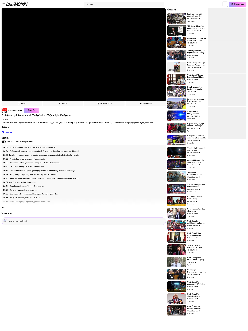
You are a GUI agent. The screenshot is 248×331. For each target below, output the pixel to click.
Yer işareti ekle (106, 103)
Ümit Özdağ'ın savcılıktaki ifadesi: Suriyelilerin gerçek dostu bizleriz (195, 283)
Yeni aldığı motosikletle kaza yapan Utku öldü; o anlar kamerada (195, 173)
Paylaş (64, 103)
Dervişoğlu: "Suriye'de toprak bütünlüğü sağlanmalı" (196, 39)
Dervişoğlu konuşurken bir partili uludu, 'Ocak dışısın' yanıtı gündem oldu (196, 271)
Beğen (23, 103)
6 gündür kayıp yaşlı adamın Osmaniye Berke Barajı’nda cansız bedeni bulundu (196, 125)
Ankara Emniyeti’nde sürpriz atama (196, 186)
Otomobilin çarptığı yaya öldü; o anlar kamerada (195, 161)
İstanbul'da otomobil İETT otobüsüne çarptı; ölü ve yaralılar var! (196, 100)
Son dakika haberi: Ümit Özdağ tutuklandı (194, 198)
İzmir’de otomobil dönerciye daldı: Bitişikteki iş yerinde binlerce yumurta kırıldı (196, 15)
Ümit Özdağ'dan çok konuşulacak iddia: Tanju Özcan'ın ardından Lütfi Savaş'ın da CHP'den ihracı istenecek (196, 76)
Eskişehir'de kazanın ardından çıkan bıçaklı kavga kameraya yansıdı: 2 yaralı (196, 137)
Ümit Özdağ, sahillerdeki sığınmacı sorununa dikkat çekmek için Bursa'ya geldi (196, 222)
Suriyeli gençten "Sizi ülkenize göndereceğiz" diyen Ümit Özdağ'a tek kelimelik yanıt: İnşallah (196, 210)
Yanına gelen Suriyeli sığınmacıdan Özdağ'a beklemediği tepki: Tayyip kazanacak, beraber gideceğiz (196, 52)
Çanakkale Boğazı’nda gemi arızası (196, 149)
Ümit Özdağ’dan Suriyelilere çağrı (194, 234)
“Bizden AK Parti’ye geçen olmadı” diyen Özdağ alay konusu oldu (195, 27)
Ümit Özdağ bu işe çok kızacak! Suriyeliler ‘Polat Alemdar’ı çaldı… (196, 64)
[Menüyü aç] (4, 4)
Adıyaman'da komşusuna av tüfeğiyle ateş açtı (195, 113)
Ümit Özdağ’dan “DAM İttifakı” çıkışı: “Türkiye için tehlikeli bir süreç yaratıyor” (196, 259)
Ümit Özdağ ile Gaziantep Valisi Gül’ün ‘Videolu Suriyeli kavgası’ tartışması (194, 307)
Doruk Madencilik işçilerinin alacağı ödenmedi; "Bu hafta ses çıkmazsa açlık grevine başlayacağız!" (196, 88)
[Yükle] (225, 4)
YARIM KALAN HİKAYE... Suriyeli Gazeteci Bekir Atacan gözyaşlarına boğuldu (196, 246)
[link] (12, 110)
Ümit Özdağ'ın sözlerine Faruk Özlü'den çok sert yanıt (194, 295)
